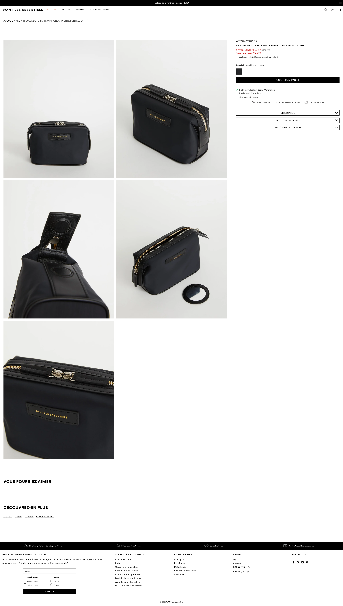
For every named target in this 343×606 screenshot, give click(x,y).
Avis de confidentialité (127, 582)
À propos (179, 559)
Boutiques (179, 563)
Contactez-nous (124, 559)
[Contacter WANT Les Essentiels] (308, 563)
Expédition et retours (126, 570)
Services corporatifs (185, 570)
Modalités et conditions (128, 578)
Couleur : (250, 65)
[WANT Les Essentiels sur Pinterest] (299, 563)
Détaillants (180, 567)
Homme (80, 9)
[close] (340, 3)
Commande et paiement (128, 574)
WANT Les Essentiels (246, 41)
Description (288, 113)
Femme (66, 9)
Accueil (8, 21)
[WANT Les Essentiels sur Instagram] (303, 563)
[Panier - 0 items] (339, 9)
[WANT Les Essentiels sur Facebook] (294, 563)
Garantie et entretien (126, 567)
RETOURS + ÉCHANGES (288, 120)
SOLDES (51, 9)
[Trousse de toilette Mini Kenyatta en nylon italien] (58, 109)
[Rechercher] (326, 9)
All (18, 21)
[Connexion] (332, 9)
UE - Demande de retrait (128, 585)
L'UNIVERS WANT (99, 9)
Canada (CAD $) (241, 571)
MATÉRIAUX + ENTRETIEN (288, 127)
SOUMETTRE (49, 591)
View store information (248, 97)
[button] (288, 57)
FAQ (117, 563)
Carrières (179, 574)
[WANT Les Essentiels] (23, 9)
